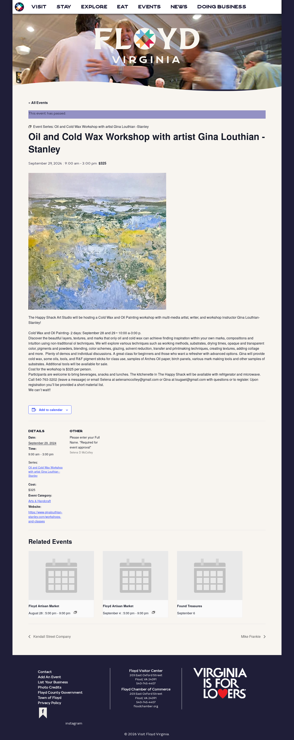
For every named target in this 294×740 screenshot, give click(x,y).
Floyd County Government (60, 692)
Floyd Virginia (147, 45)
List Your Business (53, 681)
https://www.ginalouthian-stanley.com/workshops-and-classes (45, 516)
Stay (63, 7)
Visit (38, 7)
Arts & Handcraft (39, 501)
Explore (94, 7)
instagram (73, 723)
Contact (45, 671)
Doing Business (221, 7)
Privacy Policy (49, 702)
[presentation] (61, 575)
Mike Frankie (251, 636)
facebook (43, 713)
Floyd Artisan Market (44, 606)
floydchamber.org (146, 706)
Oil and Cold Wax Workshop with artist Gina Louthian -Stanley (45, 472)
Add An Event (49, 676)
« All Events (38, 102)
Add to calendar (50, 410)
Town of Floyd (49, 697)
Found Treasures (189, 606)
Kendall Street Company (51, 636)
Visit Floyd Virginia (19, 7)
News (179, 7)
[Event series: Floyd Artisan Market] (75, 612)
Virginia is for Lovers (220, 683)
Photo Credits (49, 687)
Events (149, 7)
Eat (122, 7)
